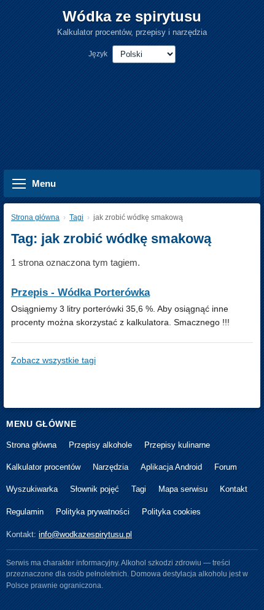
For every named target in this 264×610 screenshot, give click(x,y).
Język (97, 54)
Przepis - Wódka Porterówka (80, 292)
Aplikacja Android (171, 467)
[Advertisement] (132, 108)
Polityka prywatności (93, 511)
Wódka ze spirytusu (132, 16)
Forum (225, 467)
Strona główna (35, 217)
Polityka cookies (171, 511)
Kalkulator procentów (43, 467)
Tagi (76, 217)
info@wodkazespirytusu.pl (85, 534)
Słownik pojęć (94, 489)
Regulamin (25, 511)
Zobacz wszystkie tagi (53, 360)
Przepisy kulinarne (177, 445)
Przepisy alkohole (100, 445)
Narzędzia (110, 467)
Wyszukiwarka (32, 489)
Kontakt (233, 489)
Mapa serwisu (183, 489)
